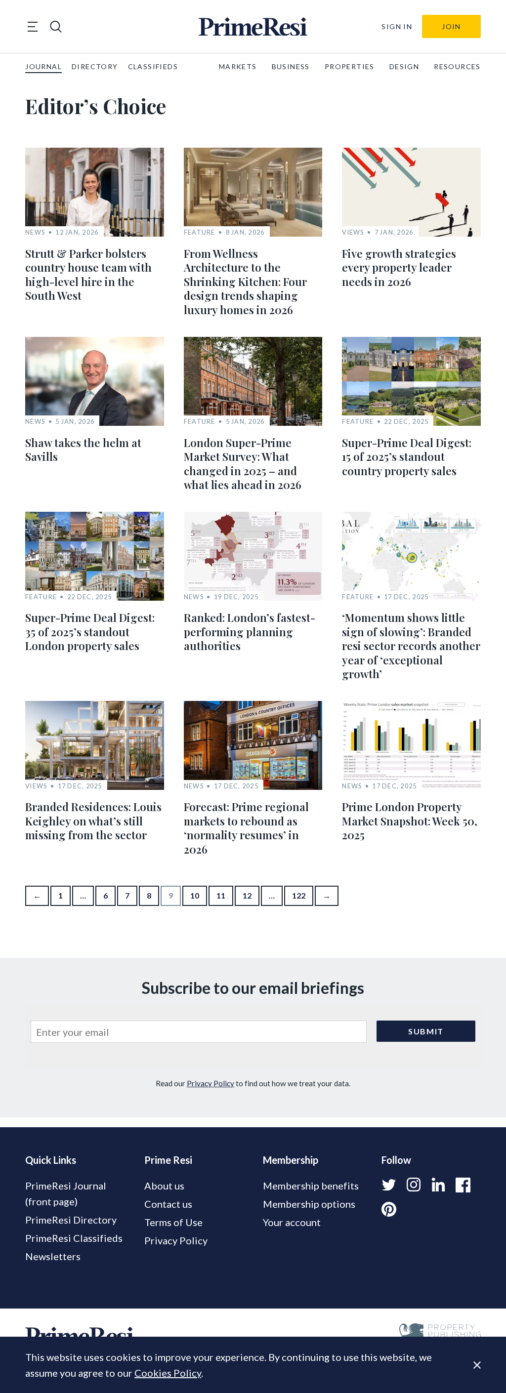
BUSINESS (291, 66)
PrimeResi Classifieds (74, 1238)
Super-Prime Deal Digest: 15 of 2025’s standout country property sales (406, 456)
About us (164, 1185)
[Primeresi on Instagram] (413, 1185)
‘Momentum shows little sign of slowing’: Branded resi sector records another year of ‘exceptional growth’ (411, 645)
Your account (292, 1222)
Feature (199, 232)
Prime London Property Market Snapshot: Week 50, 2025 (409, 820)
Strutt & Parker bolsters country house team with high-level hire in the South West (88, 274)
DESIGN (404, 66)
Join (451, 26)
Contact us (168, 1204)
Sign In (396, 26)
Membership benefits (311, 1185)
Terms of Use (173, 1222)
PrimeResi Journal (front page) (65, 1193)
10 (194, 895)
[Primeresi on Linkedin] (438, 1185)
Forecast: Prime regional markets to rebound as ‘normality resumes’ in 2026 (246, 828)
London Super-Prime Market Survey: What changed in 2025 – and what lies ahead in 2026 (242, 463)
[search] (56, 27)
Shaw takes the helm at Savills (83, 449)
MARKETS (238, 66)
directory (95, 66)
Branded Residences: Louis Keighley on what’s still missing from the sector (93, 820)
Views (353, 232)
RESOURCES (457, 66)
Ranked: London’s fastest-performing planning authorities (249, 631)
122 (298, 895)
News (35, 232)
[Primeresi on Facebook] (463, 1185)
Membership (290, 1160)
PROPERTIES (350, 66)
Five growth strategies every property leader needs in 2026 (399, 267)
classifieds (153, 66)
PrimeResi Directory (71, 1220)
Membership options (309, 1204)
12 (247, 895)
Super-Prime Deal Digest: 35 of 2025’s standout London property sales (90, 631)
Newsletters (53, 1256)
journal (43, 66)
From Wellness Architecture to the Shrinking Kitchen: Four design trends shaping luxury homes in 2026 (245, 281)
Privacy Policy (210, 1083)
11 (220, 895)
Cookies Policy (167, 1373)
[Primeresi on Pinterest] (388, 1209)
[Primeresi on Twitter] (388, 1185)
